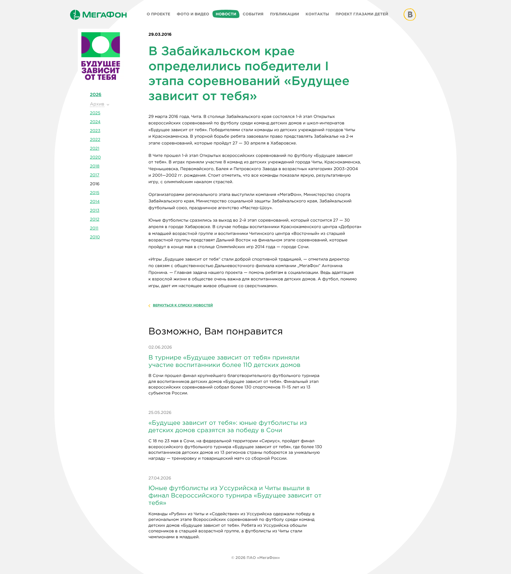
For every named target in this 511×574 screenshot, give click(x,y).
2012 (94, 219)
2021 (94, 148)
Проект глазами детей (362, 14)
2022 (95, 139)
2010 (95, 237)
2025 (95, 113)
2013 (94, 210)
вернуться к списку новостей (183, 305)
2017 (94, 175)
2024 (95, 122)
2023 (95, 131)
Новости (226, 14)
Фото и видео (193, 14)
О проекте (158, 14)
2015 (94, 193)
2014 (95, 201)
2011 (94, 228)
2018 (94, 166)
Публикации (284, 14)
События (253, 14)
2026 (95, 94)
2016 (94, 184)
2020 (95, 157)
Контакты (317, 14)
